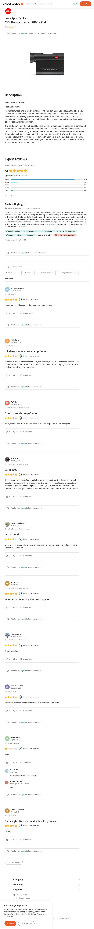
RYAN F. (14, 402)
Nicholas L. (15, 340)
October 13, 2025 (16, 291)
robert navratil (16, 634)
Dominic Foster (17, 686)
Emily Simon (15, 737)
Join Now (85, 4)
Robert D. (14, 582)
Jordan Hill (14, 770)
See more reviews (14, 862)
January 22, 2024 (16, 636)
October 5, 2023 (16, 688)
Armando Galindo (17, 288)
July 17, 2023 (15, 812)
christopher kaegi (18, 523)
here (15, 912)
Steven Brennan (16, 781)
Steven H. (14, 458)
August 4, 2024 (15, 461)
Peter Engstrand (17, 810)
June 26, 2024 (15, 525)
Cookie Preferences (64, 918)
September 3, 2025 (16, 404)
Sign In (75, 4)
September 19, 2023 (17, 740)
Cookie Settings (26, 923)
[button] (47, 96)
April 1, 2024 (14, 585)
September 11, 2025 (17, 342)
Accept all (10, 923)
